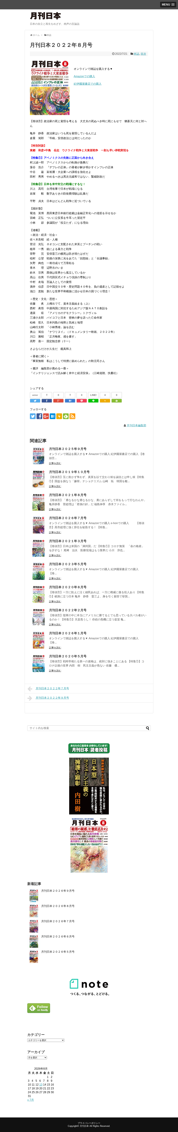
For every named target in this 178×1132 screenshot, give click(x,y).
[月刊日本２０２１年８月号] (38, 502)
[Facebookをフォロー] (39, 416)
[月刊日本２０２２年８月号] (70, 401)
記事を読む (55, 463)
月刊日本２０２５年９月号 (68, 449)
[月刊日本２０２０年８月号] (38, 594)
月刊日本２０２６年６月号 (58, 936)
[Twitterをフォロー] (33, 416)
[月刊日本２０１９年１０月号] (38, 479)
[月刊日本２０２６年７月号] (38, 525)
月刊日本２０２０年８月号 (68, 587)
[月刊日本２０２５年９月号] (38, 456)
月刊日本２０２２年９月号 (52, 697)
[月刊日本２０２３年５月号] (38, 571)
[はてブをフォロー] (52, 416)
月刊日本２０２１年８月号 (68, 495)
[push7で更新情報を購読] (59, 416)
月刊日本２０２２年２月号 (68, 610)
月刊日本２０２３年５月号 (68, 564)
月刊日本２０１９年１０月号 (69, 472)
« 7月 (30, 1099)
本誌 (136, 53)
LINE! (93, 395)
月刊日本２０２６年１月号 (68, 633)
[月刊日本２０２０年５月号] (38, 663)
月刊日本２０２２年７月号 (52, 688)
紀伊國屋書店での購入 (88, 83)
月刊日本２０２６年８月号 (58, 906)
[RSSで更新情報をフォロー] (72, 416)
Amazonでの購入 (84, 76)
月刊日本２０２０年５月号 (68, 656)
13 (40, 1084)
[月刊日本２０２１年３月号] (38, 548)
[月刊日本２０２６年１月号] (38, 640)
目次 (143, 53)
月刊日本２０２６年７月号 (68, 518)
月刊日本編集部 (136, 425)
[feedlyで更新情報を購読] (66, 416)
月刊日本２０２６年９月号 (58, 890)
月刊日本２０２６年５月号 (58, 951)
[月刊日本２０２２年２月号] (38, 617)
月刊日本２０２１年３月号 (68, 541)
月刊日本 (84, 1126)
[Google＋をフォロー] (46, 416)
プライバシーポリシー (89, 1123)
